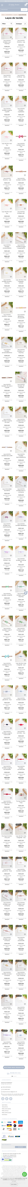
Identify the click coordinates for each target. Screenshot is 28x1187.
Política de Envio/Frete (6, 1108)
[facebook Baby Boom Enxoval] (6, 1098)
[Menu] (2, 5)
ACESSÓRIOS (9, 14)
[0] (25, 6)
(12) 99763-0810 (6, 1089)
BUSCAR (24, 9)
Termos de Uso (5, 1106)
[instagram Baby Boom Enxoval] (2, 1098)
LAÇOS (15, 14)
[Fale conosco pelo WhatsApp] (24, 1174)
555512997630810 (7, 1087)
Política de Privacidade (6, 1112)
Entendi (14, 1184)
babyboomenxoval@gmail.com (10, 1091)
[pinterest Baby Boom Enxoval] (10, 1098)
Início (3, 14)
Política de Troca (5, 1110)
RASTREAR (20, 1147)
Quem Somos (4, 1104)
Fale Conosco (4, 1114)
